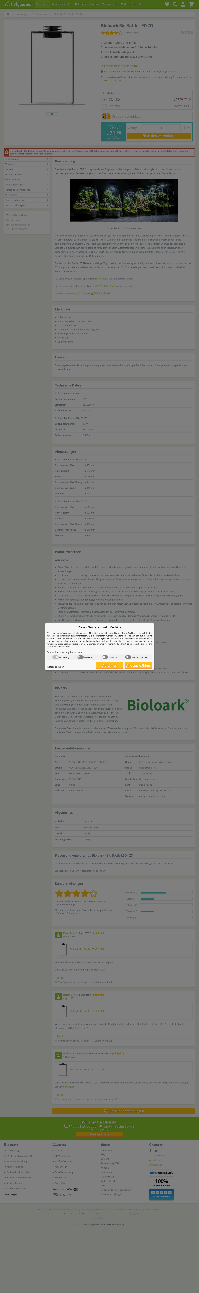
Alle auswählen (138, 665)
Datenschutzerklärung (58, 652)
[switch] (55, 657)
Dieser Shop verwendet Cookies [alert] (99, 627)
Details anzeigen (55, 666)
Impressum (76, 652)
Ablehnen (109, 665)
